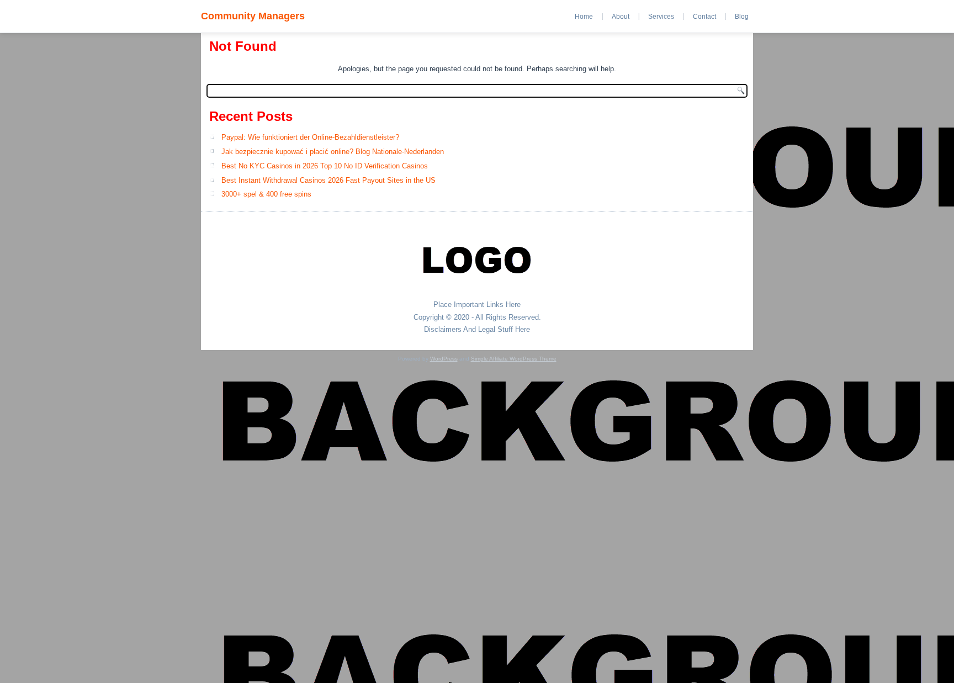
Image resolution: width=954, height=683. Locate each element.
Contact (704, 16)
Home (584, 16)
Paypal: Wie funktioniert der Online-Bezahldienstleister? (310, 137)
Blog (742, 16)
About (620, 16)
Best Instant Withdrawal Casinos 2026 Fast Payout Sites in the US (328, 180)
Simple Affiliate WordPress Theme (513, 359)
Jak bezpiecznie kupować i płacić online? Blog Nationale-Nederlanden (332, 151)
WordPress (444, 359)
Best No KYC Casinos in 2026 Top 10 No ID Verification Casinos (324, 166)
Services (661, 16)
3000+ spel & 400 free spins (266, 194)
